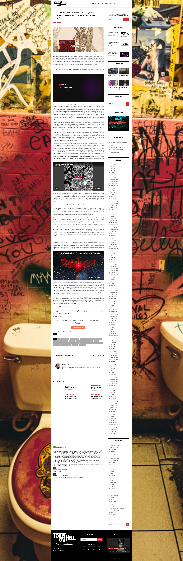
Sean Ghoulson (66, 22)
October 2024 (114, 205)
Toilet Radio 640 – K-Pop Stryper (118, 147)
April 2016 (113, 394)
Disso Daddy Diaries (115, 458)
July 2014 (113, 433)
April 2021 (113, 283)
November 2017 (114, 359)
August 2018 (113, 342)
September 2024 (114, 207)
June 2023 (113, 235)
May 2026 (113, 170)
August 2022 (113, 253)
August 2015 (113, 409)
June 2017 (113, 368)
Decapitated (72, 340)
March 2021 (113, 285)
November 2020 (114, 292)
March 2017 (113, 374)
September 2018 (114, 340)
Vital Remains (82, 344)
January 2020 (114, 311)
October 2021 (114, 272)
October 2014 (114, 427)
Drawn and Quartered (87, 340)
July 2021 (113, 277)
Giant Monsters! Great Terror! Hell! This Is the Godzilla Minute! (118, 126)
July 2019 (113, 322)
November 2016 (114, 381)
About (115, 3)
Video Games (114, 516)
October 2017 (114, 361)
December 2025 (114, 179)
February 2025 (114, 198)
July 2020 (113, 300)
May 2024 (113, 214)
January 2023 (114, 244)
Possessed (63, 344)
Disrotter (79, 340)
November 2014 (114, 426)
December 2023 (114, 224)
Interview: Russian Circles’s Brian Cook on (124, 77)
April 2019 (113, 327)
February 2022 (114, 264)
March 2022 (113, 263)
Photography (113, 486)
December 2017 (114, 357)
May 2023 (113, 237)
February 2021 (114, 287)
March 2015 (113, 418)
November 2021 (114, 270)
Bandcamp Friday (114, 447)
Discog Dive (113, 454)
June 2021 (113, 279)
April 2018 (113, 350)
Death (66, 340)
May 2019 (113, 326)
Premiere (113, 488)
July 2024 (113, 211)
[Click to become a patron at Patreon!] (78, 327)
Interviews (113, 466)
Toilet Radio (113, 512)
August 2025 (113, 187)
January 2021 (114, 289)
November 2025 (114, 181)
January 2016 (114, 400)
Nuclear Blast (91, 342)
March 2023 (113, 240)
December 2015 (114, 401)
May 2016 (113, 392)
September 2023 (114, 229)
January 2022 (114, 266)
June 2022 (113, 257)
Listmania (113, 467)
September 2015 (114, 407)
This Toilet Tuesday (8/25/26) (117, 149)
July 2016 (113, 389)
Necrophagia (83, 342)
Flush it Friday (114, 462)
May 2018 (113, 348)
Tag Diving (113, 504)
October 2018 (114, 339)
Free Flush (113, 464)
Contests (113, 451)
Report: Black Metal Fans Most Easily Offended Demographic (97, 398)
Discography (113, 456)
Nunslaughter (99, 342)
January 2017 (114, 377)
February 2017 (114, 376)
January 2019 (114, 333)
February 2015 (114, 420)
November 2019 (114, 314)
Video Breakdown (114, 514)
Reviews (112, 493)
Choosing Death (97, 338)
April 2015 (113, 416)
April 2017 (113, 372)
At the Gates (65, 338)
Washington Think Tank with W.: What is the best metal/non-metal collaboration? (118, 549)
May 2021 (113, 281)
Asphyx (59, 338)
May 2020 (113, 303)
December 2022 (114, 246)
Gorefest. (62, 342)
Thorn (69, 344)
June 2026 (113, 168)
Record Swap (114, 490)
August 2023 (113, 231)
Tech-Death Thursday (115, 506)
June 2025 (113, 190)
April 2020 (113, 305)
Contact (122, 3)
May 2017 (113, 370)
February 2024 (114, 220)
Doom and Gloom (114, 460)
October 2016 (114, 383)
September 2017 (114, 363)
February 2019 (114, 331)
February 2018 (114, 353)
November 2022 (114, 248)
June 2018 (113, 346)
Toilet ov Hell (120, 558)
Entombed (56, 342)
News (112, 479)
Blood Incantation (74, 338)
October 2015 (114, 405)
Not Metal (117, 121)
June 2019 (113, 324)
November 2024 (114, 203)
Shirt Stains (113, 503)
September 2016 (114, 385)
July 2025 (113, 189)
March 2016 (113, 396)
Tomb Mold (75, 344)
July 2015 (113, 411)
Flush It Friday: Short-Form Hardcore (111, 77)
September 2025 (114, 185)
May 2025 (113, 192)
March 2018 (113, 351)
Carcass (82, 338)
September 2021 (114, 274)
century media (89, 338)
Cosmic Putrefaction (58, 340)
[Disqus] (78, 426)
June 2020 (113, 301)
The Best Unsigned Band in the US (118, 508)
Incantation (75, 342)
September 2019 (114, 318)
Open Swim (99, 385)
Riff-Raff (113, 499)
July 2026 (113, 166)
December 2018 (114, 335)
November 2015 (114, 403)
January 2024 (114, 222)
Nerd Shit (112, 121)
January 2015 (114, 422)
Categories (95, 3)
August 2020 (113, 298)
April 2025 (113, 194)
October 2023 (114, 227)
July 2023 (113, 233)
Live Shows (113, 469)
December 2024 (114, 201)
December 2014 (114, 424)
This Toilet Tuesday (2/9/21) (96, 355)
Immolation (68, 342)
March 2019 (113, 329)
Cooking (112, 453)
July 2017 (113, 366)
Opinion (58, 22)
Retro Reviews (114, 492)
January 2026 (114, 177)
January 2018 (114, 355)
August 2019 (113, 320)
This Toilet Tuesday (115, 510)
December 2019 (114, 313)
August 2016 (113, 387)
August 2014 (113, 431)
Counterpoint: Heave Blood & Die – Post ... (63, 355)
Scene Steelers (114, 501)
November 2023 (114, 226)
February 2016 (114, 398)
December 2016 (114, 379)
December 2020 (114, 290)
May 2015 (113, 414)
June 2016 (113, 390)
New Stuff (93, 385)
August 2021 (113, 276)
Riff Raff (113, 497)
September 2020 (114, 296)
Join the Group (106, 3)
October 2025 (114, 183)
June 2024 (113, 213)
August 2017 (113, 364)
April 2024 (113, 216)
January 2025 (114, 200)
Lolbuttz (93, 394)
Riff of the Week (114, 495)
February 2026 (114, 176)
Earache (96, 340)
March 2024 (113, 218)
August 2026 (113, 164)
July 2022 (113, 255)
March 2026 (113, 174)
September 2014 (114, 429)
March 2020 (113, 307)
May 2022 (113, 259)
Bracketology (113, 449)
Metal (54, 22)
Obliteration (56, 344)
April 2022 (113, 261)
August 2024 (113, 209)
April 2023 (113, 239)
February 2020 (114, 309)
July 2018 (113, 344)
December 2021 (114, 268)
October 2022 (114, 250)
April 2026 (113, 172)
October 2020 (114, 294)
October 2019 (114, 316)
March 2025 (113, 196)
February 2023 (114, 242)
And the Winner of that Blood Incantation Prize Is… (70, 398)
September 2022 (114, 251)
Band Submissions (115, 445)
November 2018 (114, 337)
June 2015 (113, 413)
